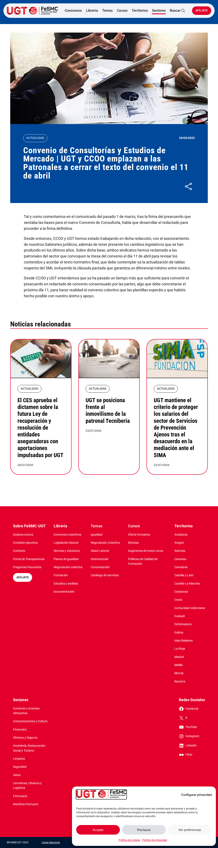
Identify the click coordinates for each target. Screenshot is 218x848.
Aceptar (98, 830)
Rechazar (144, 830)
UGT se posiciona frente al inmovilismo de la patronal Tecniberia (108, 410)
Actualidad (35, 138)
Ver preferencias (189, 830)
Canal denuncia (51, 842)
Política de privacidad (154, 840)
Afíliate (201, 10)
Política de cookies (129, 840)
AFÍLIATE (22, 577)
